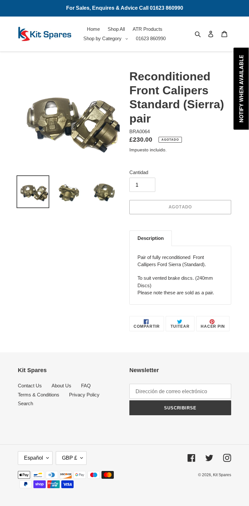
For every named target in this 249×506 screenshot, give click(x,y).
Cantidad (138, 172)
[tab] (150, 238)
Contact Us (30, 385)
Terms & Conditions (38, 394)
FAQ (86, 385)
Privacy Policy (84, 394)
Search (25, 403)
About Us (61, 385)
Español (33, 458)
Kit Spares (222, 475)
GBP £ (69, 458)
